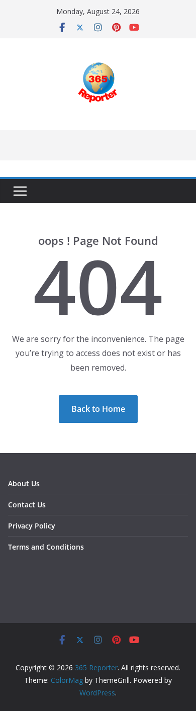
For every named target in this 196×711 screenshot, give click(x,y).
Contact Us (27, 504)
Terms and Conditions (46, 547)
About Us (24, 483)
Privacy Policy (31, 525)
